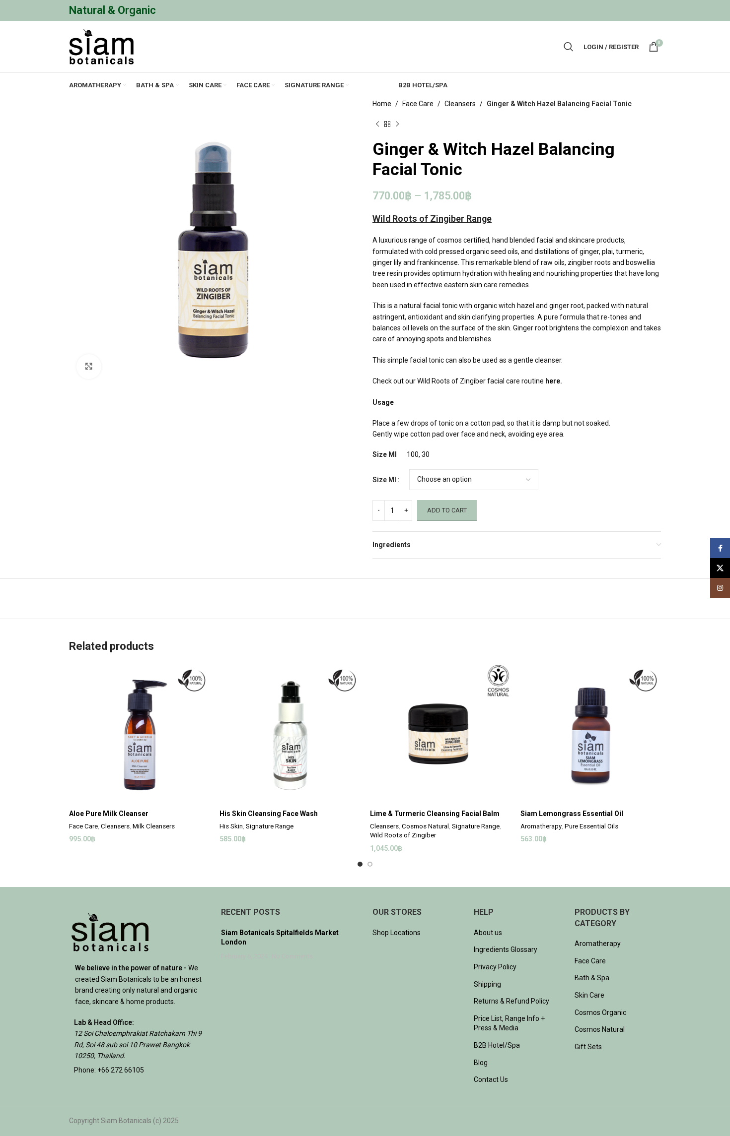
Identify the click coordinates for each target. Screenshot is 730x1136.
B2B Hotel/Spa (497, 1045)
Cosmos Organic (600, 1012)
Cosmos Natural (425, 826)
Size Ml (384, 480)
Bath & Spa (592, 978)
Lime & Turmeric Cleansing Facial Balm (435, 814)
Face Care (418, 104)
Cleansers (460, 104)
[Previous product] (377, 124)
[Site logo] (101, 46)
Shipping (487, 984)
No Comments (292, 956)
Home (381, 104)
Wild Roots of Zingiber (403, 835)
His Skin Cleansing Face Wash (268, 814)
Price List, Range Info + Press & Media (509, 1023)
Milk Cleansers (154, 826)
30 (426, 454)
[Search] (569, 47)
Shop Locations (396, 933)
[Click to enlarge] (88, 366)
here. (553, 381)
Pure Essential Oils (591, 826)
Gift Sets (588, 1047)
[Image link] (110, 932)
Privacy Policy (495, 967)
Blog (481, 1063)
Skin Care (589, 995)
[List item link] (137, 1070)
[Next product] (397, 124)
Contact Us (491, 1079)
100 (413, 454)
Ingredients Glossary (505, 949)
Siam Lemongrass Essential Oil (571, 814)
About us (488, 933)
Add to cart (447, 510)
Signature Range (269, 826)
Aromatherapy (541, 826)
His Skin (231, 826)
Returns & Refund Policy (511, 1001)
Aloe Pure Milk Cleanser (108, 814)
